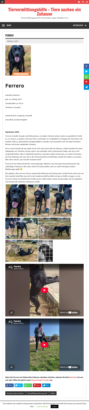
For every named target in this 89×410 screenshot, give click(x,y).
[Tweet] (19, 385)
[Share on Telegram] (46, 385)
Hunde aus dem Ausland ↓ (15, 393)
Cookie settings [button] (42, 406)
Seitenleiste (78, 25)
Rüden (53, 393)
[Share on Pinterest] (37, 385)
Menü (9, 25)
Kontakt (73, 377)
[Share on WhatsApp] (28, 385)
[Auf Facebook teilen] (9, 385)
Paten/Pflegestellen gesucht (37, 393)
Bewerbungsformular (40, 380)
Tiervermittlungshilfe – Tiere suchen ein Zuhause (44, 11)
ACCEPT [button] (54, 406)
